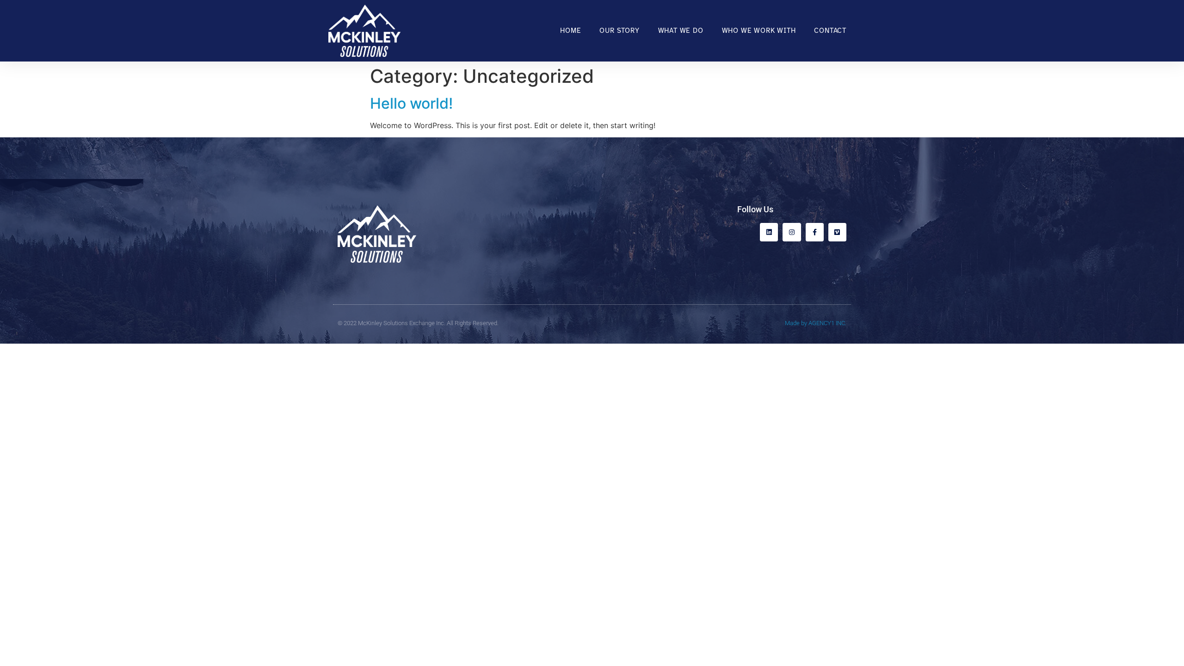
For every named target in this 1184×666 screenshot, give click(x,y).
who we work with (759, 30)
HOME (570, 30)
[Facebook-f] (815, 232)
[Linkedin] (769, 232)
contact (830, 30)
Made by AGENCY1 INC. (815, 323)
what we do (680, 30)
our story (619, 30)
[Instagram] (792, 232)
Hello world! (411, 103)
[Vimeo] (837, 232)
